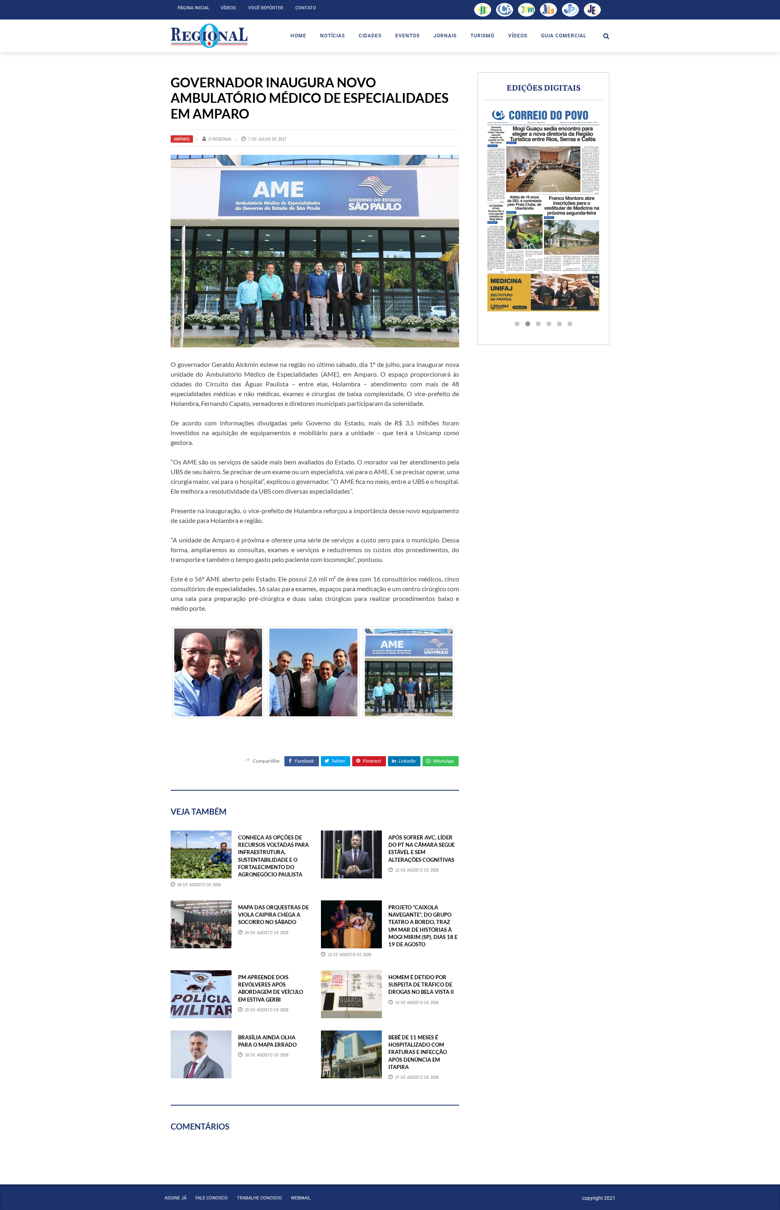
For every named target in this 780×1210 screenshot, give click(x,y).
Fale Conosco (211, 1198)
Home (298, 36)
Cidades (370, 36)
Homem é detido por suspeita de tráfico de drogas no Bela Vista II (421, 984)
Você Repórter (265, 8)
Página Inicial (194, 8)
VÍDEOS (517, 36)
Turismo (482, 36)
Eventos (407, 36)
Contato (305, 8)
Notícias (332, 36)
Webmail (301, 1198)
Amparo (182, 139)
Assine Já (175, 1198)
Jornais (445, 36)
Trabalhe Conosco (259, 1198)
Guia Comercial (563, 36)
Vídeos (228, 8)
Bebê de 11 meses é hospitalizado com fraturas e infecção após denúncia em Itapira (417, 1052)
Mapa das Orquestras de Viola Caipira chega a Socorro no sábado (273, 914)
